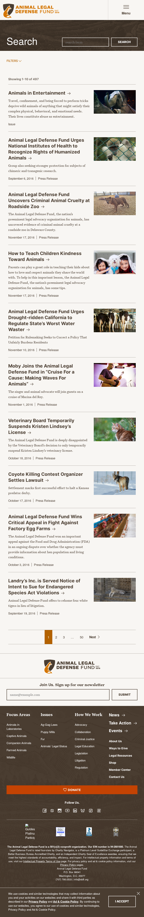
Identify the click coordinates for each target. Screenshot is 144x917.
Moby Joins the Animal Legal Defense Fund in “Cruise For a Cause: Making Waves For (41, 375)
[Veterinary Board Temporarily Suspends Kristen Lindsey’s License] (115, 429)
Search (124, 42)
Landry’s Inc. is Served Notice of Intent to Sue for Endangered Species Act (44, 586)
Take (120, 723)
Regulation (81, 767)
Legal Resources (120, 755)
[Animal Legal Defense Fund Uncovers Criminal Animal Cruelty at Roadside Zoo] (115, 203)
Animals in (37, 93)
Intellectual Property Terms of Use (41, 861)
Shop (112, 762)
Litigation (80, 760)
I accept (125, 901)
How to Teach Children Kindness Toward (45, 256)
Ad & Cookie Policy (65, 901)
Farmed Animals (17, 750)
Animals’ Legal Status (54, 746)
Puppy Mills (48, 732)
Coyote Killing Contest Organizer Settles (45, 477)
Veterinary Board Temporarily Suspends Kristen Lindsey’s (41, 426)
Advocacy (81, 724)
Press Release (48, 178)
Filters (13, 61)
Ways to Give (118, 748)
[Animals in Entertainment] (115, 102)
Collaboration (83, 732)
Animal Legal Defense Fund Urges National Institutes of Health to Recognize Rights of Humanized (46, 149)
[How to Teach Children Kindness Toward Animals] (115, 262)
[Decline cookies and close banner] (138, 893)
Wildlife (11, 757)
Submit (124, 694)
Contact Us (116, 777)
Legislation (81, 753)
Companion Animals (19, 743)
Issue (11, 124)
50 (81, 637)
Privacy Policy (37, 901)
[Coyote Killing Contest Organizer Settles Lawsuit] (115, 483)
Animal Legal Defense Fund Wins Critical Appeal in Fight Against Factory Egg (45, 522)
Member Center (120, 770)
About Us (115, 741)
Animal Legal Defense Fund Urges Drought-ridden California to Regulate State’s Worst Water (46, 320)
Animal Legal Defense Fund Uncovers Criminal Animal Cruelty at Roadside (49, 200)
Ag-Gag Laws (49, 724)
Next (92, 637)
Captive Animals (17, 736)
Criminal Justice (84, 739)
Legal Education (84, 746)
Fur (43, 739)
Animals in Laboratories (14, 726)
